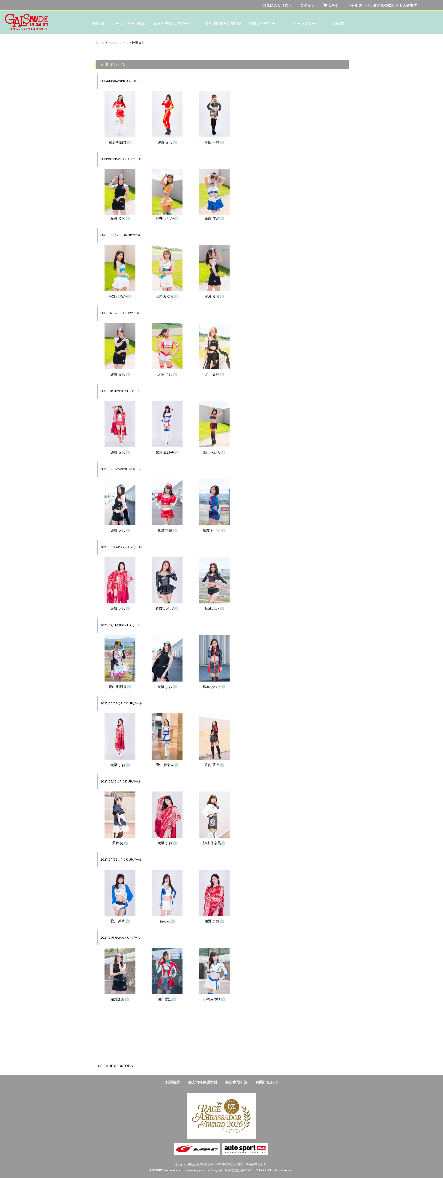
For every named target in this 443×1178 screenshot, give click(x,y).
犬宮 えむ (165, 374)
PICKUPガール (118, 43)
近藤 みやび (165, 608)
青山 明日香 (118, 687)
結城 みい (212, 608)
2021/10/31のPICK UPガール (120, 391)
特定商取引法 (236, 1082)
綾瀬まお (118, 999)
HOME (99, 43)
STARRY (157, 1170)
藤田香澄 (165, 999)
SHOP (338, 23)
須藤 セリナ (212, 530)
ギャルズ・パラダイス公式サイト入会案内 (382, 5)
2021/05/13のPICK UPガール (120, 781)
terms (182, 1170)
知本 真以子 (165, 452)
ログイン (307, 5)
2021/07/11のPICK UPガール (120, 625)
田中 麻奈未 (165, 765)
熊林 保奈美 (212, 843)
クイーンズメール (304, 23)
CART (333, 5)
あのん (165, 921)
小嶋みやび (212, 999)
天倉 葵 (118, 843)
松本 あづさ (212, 687)
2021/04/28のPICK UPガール (121, 859)
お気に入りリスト (277, 5)
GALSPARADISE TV (223, 23)
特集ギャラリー (262, 23)
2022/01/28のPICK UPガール (121, 159)
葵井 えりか (165, 218)
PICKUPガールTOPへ (116, 1066)
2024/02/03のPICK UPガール (121, 81)
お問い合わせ (266, 1082)
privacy (193, 1170)
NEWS (98, 23)
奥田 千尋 (212, 142)
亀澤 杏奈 (165, 530)
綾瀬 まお (165, 142)
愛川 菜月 (118, 921)
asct (204, 1170)
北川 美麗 (212, 374)
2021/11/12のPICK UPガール (120, 313)
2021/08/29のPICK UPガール (121, 547)
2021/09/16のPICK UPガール (120, 469)
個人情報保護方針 (203, 1082)
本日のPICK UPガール (172, 23)
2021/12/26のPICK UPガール (120, 235)
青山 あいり (212, 452)
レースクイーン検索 (128, 23)
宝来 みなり (165, 296)
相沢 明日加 (118, 142)
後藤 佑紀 (212, 218)
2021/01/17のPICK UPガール (120, 938)
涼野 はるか (118, 296)
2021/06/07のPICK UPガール (121, 703)
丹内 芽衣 (212, 765)
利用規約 (172, 1082)
